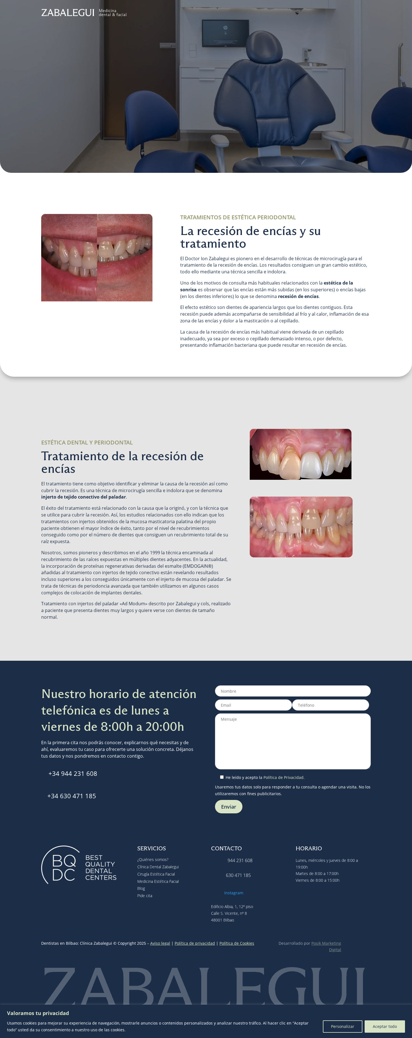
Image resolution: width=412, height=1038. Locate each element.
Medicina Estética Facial (305, 13)
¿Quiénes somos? (152, 859)
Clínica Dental (205, 13)
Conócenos (170, 13)
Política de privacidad (195, 943)
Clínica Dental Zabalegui (158, 866)
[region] (206, 1021)
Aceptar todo (385, 1026)
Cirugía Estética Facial (250, 13)
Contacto (361, 13)
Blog (343, 13)
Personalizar (342, 1026)
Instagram (233, 892)
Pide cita (206, 128)
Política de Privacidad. (284, 777)
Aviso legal (160, 943)
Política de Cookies (236, 943)
